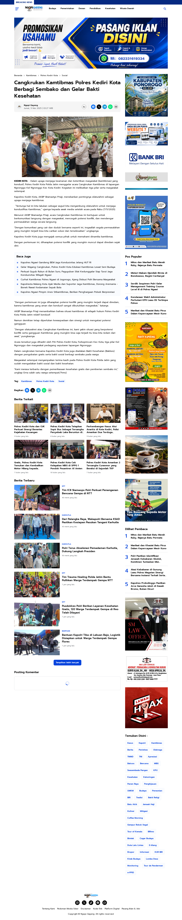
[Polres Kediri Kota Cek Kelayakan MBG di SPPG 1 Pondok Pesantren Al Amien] (67, 449)
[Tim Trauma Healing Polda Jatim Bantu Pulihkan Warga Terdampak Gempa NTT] (37, 584)
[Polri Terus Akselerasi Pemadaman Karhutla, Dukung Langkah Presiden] (37, 555)
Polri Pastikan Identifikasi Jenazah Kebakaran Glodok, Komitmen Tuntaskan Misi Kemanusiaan (146, 559)
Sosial (61, 381)
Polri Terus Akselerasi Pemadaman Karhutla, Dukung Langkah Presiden (90, 549)
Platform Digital (112, 908)
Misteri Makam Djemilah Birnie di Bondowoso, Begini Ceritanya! (149, 275)
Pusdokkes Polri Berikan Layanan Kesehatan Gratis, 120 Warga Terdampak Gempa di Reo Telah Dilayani (90, 609)
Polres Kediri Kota (45, 381)
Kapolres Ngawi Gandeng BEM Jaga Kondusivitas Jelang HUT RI (56, 262)
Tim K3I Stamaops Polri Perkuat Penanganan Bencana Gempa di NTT (90, 492)
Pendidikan (95, 8)
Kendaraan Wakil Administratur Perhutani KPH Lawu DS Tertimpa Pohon (149, 300)
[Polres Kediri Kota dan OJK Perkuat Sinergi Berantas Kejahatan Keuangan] (31, 413)
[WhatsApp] (110, 106)
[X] (99, 106)
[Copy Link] (116, 106)
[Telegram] (104, 106)
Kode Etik (97, 908)
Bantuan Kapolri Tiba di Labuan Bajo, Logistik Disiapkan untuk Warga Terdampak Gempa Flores (91, 638)
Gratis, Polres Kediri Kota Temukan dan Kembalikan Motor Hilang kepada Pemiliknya (28, 465)
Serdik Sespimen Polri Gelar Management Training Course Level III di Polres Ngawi (147, 286)
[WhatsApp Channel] (104, 902)
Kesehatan (110, 8)
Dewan (82, 8)
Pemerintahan (67, 8)
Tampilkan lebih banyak (67, 662)
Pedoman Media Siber (67, 908)
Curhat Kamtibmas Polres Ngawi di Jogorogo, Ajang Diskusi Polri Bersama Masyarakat (68, 279)
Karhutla (66, 515)
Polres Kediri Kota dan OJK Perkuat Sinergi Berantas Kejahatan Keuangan (29, 429)
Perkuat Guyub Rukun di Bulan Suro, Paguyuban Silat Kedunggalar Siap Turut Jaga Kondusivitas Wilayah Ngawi (66, 273)
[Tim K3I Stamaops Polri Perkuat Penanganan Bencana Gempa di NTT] (37, 497)
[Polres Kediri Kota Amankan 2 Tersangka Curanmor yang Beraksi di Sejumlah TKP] (104, 449)
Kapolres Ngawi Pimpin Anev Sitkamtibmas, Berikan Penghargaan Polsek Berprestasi (68, 292)
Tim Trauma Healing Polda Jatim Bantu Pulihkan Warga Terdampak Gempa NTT (87, 578)
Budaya (52, 8)
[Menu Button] (17, 9)
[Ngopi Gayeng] (33, 8)
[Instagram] (77, 902)
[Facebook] (93, 106)
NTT (63, 486)
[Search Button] (165, 9)
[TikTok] (91, 902)
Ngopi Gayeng (87, 913)
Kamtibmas (26, 381)
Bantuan (66, 631)
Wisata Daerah (127, 8)
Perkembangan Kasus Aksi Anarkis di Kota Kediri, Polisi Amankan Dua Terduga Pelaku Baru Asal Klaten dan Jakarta (103, 429)
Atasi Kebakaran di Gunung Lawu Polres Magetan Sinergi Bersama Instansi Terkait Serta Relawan (148, 572)
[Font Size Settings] (84, 106)
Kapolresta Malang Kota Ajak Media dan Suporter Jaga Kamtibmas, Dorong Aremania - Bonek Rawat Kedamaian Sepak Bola (69, 285)
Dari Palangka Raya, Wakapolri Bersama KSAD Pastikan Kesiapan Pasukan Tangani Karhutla (91, 521)
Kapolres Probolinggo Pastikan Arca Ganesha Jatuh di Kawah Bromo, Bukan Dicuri (148, 586)
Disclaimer (86, 908)
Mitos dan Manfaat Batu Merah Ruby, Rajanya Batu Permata (148, 264)
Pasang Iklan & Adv (131, 908)
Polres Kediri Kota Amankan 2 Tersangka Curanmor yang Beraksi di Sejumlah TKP (103, 465)
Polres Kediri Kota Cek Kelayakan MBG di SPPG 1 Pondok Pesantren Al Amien (66, 465)
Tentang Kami (48, 908)
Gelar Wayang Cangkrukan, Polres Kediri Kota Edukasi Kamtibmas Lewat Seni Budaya (68, 267)
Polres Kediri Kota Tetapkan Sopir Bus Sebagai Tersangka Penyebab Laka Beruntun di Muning (67, 429)
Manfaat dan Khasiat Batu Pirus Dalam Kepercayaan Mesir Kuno (148, 312)
